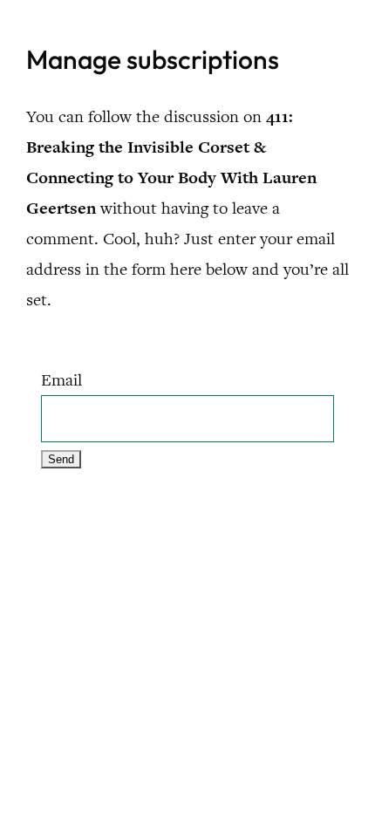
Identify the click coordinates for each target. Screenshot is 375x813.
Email (61, 380)
